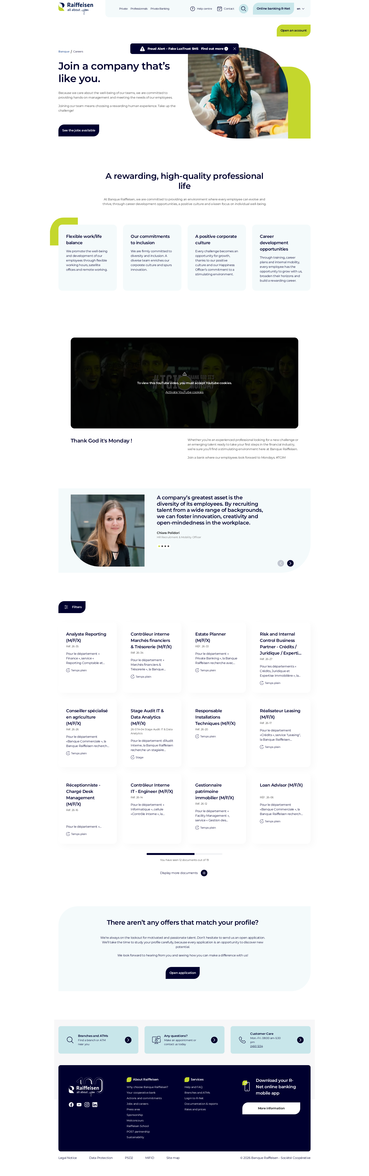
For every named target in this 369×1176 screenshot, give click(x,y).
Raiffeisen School (138, 1126)
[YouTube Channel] (79, 1104)
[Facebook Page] (71, 1104)
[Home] (75, 8)
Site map (173, 1158)
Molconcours (135, 1120)
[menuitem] (123, 8)
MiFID (149, 1158)
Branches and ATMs (197, 1092)
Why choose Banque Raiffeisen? (147, 1087)
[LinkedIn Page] (94, 1104)
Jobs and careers (137, 1103)
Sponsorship (135, 1115)
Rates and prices (195, 1109)
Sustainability (135, 1137)
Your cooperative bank (141, 1092)
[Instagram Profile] (87, 1104)
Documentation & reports (201, 1103)
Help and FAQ (193, 1087)
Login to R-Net (194, 1098)
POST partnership (138, 1131)
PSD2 (129, 1158)
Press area (133, 1109)
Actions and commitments (144, 1098)
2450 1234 (256, 1046)
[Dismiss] (235, 49)
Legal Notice (67, 1158)
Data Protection (101, 1158)
